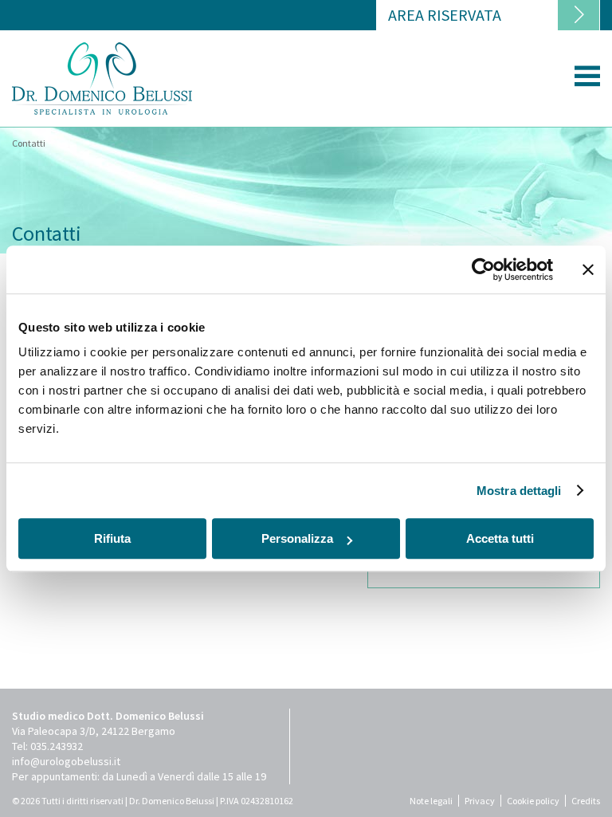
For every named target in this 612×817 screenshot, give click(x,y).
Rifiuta (112, 538)
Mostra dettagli (519, 490)
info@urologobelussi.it (66, 761)
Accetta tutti (500, 538)
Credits (585, 801)
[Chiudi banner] (588, 269)
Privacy (480, 801)
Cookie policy (533, 801)
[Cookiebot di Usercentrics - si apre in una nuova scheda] (483, 269)
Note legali (431, 801)
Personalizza (297, 538)
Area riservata (444, 15)
